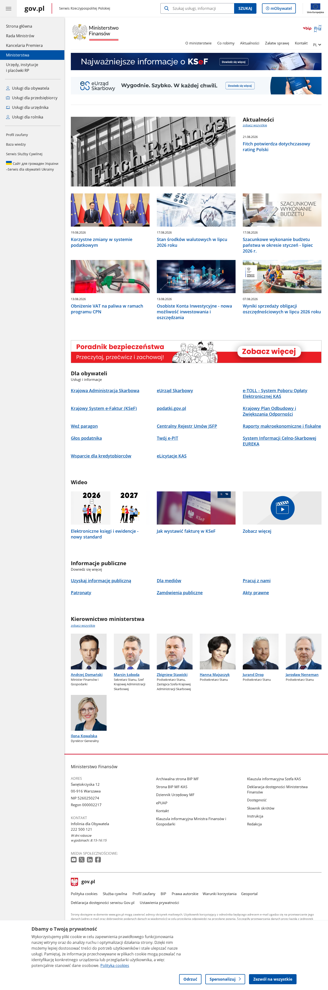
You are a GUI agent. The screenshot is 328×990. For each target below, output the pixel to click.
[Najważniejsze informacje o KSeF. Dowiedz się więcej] (196, 61)
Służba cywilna (115, 893)
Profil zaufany (17, 134)
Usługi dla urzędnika (30, 107)
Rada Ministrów (20, 35)
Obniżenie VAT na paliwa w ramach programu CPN (107, 309)
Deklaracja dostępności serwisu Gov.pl (102, 902)
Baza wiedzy (16, 144)
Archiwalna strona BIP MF (177, 778)
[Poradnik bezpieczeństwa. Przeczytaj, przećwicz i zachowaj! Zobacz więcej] (196, 351)
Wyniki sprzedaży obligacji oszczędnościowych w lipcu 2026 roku (282, 309)
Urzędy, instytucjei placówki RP (22, 67)
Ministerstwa (17, 55)
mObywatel (281, 9)
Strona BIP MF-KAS (171, 786)
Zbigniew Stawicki (172, 674)
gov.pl (88, 882)
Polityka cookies (84, 893)
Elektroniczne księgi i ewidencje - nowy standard (105, 534)
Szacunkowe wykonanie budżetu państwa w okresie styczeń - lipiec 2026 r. (278, 245)
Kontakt (301, 43)
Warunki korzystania (220, 893)
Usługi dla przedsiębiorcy (34, 97)
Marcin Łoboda (127, 674)
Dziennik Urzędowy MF (175, 794)
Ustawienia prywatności (159, 902)
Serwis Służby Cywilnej (24, 154)
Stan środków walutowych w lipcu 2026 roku (192, 242)
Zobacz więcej (257, 531)
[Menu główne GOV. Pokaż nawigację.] (8, 8)
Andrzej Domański (87, 674)
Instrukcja (255, 816)
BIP (163, 893)
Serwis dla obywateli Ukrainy (32, 166)
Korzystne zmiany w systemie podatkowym (101, 242)
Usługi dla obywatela (30, 88)
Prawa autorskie (185, 893)
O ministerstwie (198, 43)
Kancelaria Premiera (24, 45)
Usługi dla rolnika (27, 117)
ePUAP (161, 802)
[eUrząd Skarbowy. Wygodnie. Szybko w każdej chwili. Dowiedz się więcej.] (196, 85)
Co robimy (226, 43)
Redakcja (254, 824)
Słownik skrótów (260, 808)
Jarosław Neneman (302, 674)
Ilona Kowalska (84, 735)
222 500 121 (81, 829)
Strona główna (24, 26)
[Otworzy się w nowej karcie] (74, 860)
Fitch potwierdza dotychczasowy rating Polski (276, 146)
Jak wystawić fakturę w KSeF (186, 531)
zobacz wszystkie (255, 125)
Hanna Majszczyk (215, 674)
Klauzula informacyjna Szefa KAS (274, 778)
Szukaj (245, 8)
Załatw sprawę (277, 43)
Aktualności (249, 43)
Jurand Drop (253, 674)
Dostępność (257, 800)
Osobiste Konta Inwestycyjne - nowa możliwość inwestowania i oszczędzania (194, 311)
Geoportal (249, 893)
